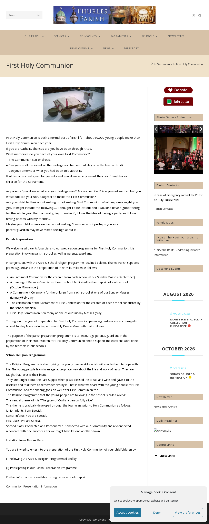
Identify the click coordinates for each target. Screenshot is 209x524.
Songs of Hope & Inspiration (182, 376)
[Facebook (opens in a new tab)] (200, 15)
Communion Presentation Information (31, 486)
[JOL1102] (167, 129)
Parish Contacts (163, 208)
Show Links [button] (167, 456)
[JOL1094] (183, 129)
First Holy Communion (189, 64)
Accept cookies (128, 512)
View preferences (188, 512)
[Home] (151, 64)
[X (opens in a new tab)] (194, 15)
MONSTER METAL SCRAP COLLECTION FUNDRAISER (186, 323)
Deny (157, 512)
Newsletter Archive (165, 407)
